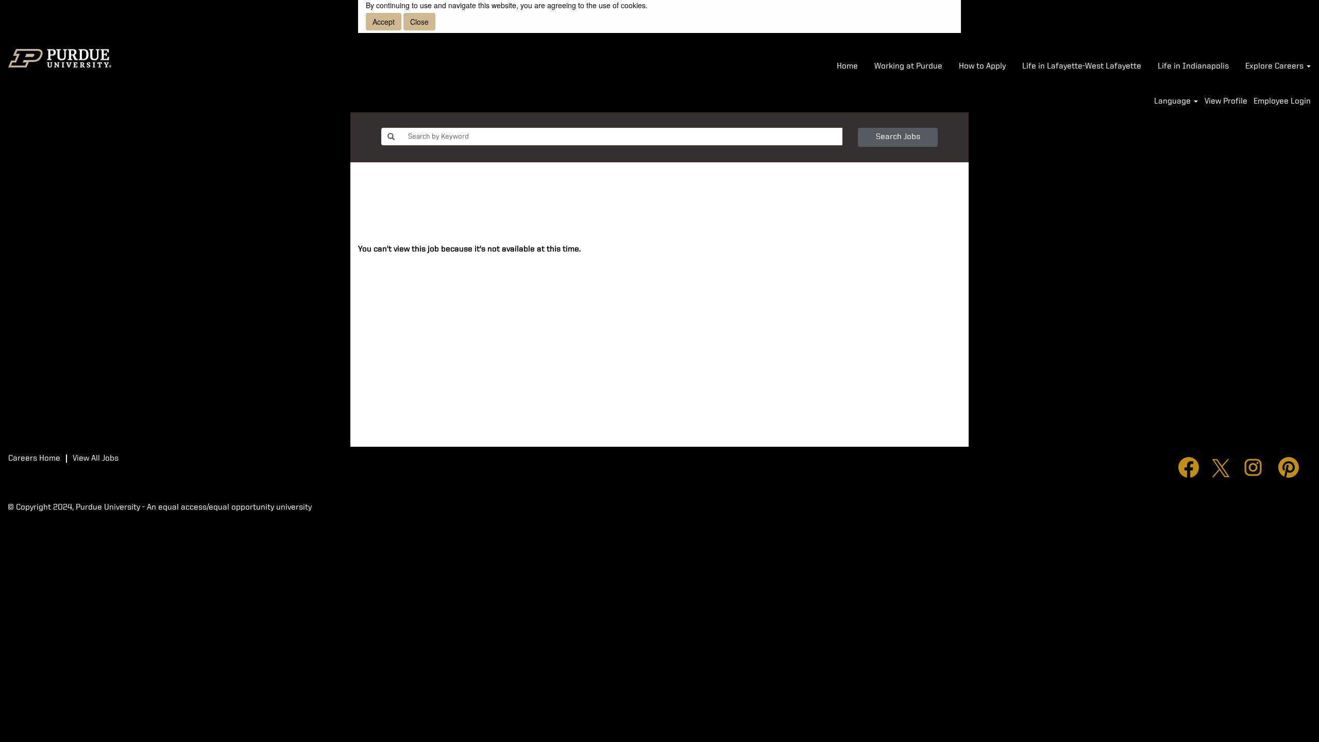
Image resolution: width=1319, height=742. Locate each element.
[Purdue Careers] (60, 58)
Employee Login (1282, 101)
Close (419, 21)
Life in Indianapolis (1193, 66)
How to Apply (982, 66)
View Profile (1226, 101)
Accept (384, 21)
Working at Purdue (908, 66)
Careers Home (34, 458)
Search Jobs (898, 137)
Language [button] (1173, 101)
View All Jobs (96, 458)
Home (847, 66)
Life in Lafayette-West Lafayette (1081, 66)
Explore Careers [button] (1275, 66)
